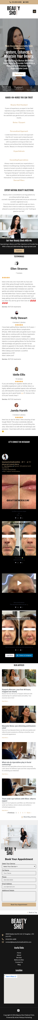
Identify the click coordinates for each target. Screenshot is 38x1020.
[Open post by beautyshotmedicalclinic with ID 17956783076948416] (19, 538)
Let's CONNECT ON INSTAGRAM (19, 442)
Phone (4, 877)
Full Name (5, 870)
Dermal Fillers (19, 180)
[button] (34, 11)
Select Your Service (8, 863)
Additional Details (8, 890)
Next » (29, 813)
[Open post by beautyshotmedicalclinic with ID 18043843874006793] (19, 583)
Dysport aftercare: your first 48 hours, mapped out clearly (16, 690)
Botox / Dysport (19, 122)
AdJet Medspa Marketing (23, 1017)
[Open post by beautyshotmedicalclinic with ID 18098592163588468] (19, 492)
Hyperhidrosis (19, 151)
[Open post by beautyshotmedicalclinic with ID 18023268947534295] (19, 627)
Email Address (7, 884)
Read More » (5, 701)
